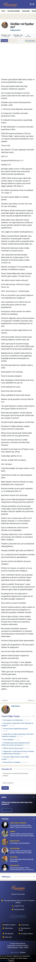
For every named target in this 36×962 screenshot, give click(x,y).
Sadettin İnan (15, 848)
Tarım (3, 11)
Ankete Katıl (7, 810)
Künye (21, 947)
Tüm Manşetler (9, 933)
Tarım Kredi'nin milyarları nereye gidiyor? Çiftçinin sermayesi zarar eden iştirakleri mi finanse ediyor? (21, 826)
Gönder (5, 788)
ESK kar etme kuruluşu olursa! (13, 748)
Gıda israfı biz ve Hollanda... (12, 762)
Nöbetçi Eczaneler (10, 925)
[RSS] (24, 916)
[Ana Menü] (33, 4)
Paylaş (5, 40)
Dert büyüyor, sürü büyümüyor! (13, 720)
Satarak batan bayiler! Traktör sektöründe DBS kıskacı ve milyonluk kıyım (22, 869)
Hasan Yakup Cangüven (18, 823)
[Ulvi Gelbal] (4, 859)
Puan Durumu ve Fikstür (24, 929)
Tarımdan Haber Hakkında (17, 943)
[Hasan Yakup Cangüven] (4, 825)
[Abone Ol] (30, 41)
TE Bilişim (23, 952)
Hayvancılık (26, 11)
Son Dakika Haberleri (27, 933)
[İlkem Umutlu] (4, 867)
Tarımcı (12, 831)
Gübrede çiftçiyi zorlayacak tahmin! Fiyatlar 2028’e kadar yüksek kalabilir (22, 834)
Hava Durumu (25, 925)
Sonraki (30, 700)
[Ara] (31, 4)
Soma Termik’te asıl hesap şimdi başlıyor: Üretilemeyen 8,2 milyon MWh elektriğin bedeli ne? (21, 852)
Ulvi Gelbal (14, 857)
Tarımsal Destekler (13, 11)
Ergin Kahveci (15, 30)
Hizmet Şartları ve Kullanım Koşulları (17, 945)
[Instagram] (18, 916)
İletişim (26, 947)
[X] (14, 916)
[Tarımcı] (4, 833)
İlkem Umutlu (14, 865)
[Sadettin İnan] (4, 850)
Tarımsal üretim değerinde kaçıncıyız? (15, 729)
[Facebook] (11, 916)
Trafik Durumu (9, 928)
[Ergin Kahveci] (4, 25)
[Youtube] (21, 916)
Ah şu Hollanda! (8, 739)
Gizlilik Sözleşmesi (13, 947)
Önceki (5, 700)
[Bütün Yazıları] (34, 716)
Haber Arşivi (8, 937)
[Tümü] (34, 797)
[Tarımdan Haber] (10, 4)
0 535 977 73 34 (19, 906)
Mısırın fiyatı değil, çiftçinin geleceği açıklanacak (21, 860)
